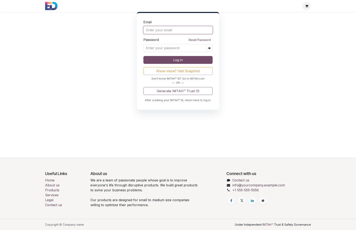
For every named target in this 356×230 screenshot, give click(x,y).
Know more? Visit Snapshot (178, 71)
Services (52, 195)
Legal (49, 200)
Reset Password (200, 40)
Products (52, 190)
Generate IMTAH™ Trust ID (178, 91)
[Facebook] (231, 200)
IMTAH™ (268, 224)
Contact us (53, 205)
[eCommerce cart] (306, 6)
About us (52, 185)
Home (50, 180)
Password (177, 40)
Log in (178, 60)
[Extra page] (263, 200)
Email (147, 22)
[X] (242, 200)
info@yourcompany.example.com (258, 185)
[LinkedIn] (252, 200)
